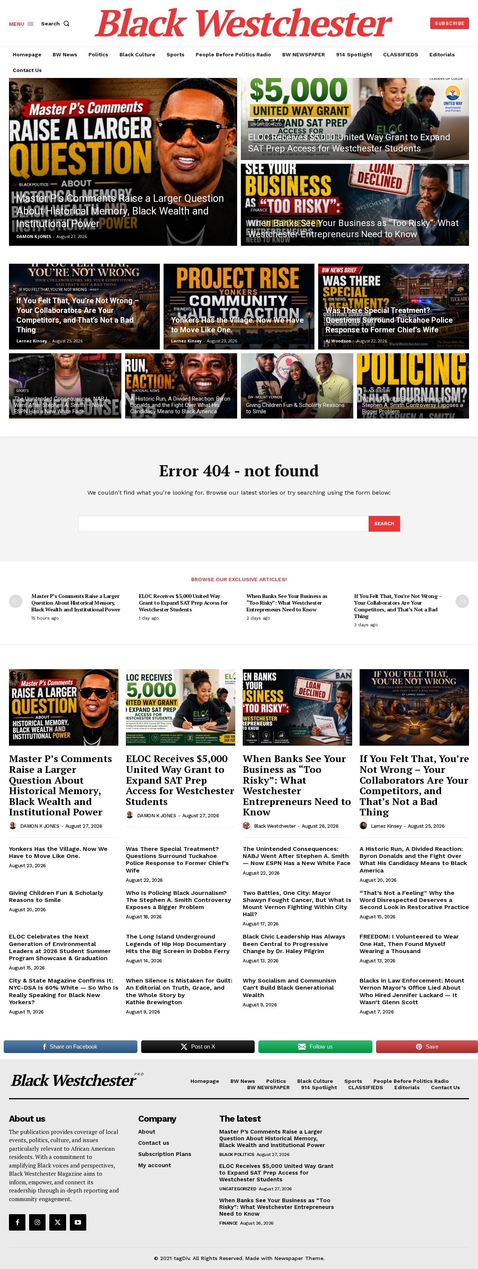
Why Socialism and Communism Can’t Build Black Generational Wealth (289, 987)
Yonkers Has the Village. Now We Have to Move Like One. (58, 852)
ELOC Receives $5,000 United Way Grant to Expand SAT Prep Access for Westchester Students (183, 602)
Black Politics (33, 185)
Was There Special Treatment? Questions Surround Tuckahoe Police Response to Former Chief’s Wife (177, 859)
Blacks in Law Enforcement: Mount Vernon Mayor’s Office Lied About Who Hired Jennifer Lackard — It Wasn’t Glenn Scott (412, 991)
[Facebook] (17, 1222)
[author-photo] (14, 826)
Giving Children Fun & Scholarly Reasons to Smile (56, 896)
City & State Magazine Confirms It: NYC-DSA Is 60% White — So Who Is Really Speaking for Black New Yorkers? (63, 991)
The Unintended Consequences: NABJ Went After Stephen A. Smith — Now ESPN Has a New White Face (297, 856)
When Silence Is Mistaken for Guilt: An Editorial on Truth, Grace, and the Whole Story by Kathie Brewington (179, 991)
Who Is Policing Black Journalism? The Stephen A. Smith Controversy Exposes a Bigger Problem (178, 900)
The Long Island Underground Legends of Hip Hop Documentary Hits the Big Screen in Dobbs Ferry (178, 943)
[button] (56, 23)
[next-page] (462, 601)
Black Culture (377, 391)
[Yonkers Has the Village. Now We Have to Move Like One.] (239, 307)
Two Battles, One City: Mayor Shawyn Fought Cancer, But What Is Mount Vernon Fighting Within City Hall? (297, 903)
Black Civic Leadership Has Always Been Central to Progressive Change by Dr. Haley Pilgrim (294, 943)
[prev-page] (15, 601)
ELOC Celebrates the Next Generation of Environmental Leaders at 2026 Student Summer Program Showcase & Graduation (60, 947)
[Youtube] (78, 1222)
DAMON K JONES (39, 826)
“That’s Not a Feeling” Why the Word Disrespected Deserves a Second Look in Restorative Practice (414, 900)
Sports (22, 391)
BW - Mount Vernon (265, 397)
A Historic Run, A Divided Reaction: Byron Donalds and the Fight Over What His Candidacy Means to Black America (413, 859)
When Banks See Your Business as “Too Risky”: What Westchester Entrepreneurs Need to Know (287, 602)
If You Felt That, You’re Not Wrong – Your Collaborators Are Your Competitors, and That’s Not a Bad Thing (398, 606)
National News (145, 391)
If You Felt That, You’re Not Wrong (53, 290)
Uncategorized (266, 124)
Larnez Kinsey (386, 826)
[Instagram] (37, 1222)
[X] (57, 1222)
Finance (259, 210)
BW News (182, 309)
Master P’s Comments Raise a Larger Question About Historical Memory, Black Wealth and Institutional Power (75, 602)
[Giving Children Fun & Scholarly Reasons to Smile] (297, 386)
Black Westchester (275, 826)
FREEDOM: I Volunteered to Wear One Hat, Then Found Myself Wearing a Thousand (409, 943)
